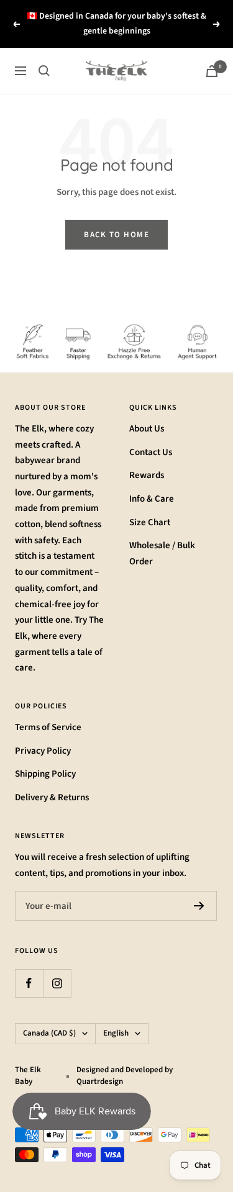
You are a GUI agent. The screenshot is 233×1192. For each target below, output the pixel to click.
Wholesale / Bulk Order (162, 553)
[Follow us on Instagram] (57, 983)
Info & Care (151, 498)
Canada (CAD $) (49, 1033)
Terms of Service (48, 727)
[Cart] (212, 71)
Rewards (146, 475)
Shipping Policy (45, 773)
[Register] (199, 905)
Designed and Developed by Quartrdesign (124, 1076)
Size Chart (149, 522)
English (116, 1033)
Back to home (116, 234)
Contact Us (150, 452)
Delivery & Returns (52, 797)
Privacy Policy (43, 750)
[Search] (44, 70)
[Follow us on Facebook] (29, 983)
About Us (146, 428)
